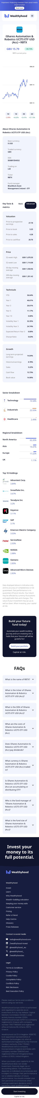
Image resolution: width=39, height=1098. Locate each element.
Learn (8, 892)
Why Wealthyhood (14, 896)
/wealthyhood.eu (17, 955)
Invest (8, 888)
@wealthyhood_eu (18, 947)
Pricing (9, 911)
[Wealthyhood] (16, 15)
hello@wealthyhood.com (20, 939)
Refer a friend (12, 915)
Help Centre (11, 919)
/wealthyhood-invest (19, 943)
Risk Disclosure (12, 987)
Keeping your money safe (17, 903)
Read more (19, 8)
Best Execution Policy (15, 991)
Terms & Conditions (14, 968)
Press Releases (12, 927)
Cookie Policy (11, 975)
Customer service (13, 907)
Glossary (9, 923)
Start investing (19, 1091)
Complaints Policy (13, 979)
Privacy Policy (12, 971)
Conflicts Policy (12, 983)
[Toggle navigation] (32, 16)
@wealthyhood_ (17, 951)
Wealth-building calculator (17, 899)
